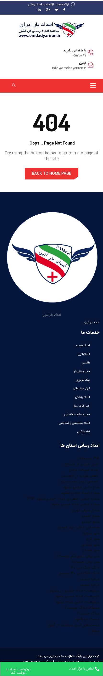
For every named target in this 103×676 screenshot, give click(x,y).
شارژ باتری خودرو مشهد (81, 487)
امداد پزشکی (82, 397)
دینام (95, 631)
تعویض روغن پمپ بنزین (79, 481)
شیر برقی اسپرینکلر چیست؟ (78, 556)
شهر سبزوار (91, 533)
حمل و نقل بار (82, 371)
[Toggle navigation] (92, 85)
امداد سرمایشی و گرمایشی (74, 423)
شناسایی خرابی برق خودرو (78, 527)
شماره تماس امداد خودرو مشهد (75, 504)
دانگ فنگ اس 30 (85, 567)
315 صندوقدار (88, 458)
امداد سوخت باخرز (84, 470)
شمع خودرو (90, 516)
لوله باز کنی (83, 431)
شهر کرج (92, 539)
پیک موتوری (83, 380)
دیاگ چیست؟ (88, 613)
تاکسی (86, 362)
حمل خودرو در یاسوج (82, 464)
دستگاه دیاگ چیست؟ (82, 608)
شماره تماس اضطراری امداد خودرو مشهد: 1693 (62, 499)
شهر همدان (90, 550)
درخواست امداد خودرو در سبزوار (74, 590)
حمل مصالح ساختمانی (77, 414)
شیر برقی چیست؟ (85, 562)
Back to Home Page (51, 174)
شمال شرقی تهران (85, 510)
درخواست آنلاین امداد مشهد (77, 602)
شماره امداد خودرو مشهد (80, 493)
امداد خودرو (83, 345)
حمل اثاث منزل (81, 405)
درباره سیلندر (89, 579)
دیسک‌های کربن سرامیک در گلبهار (73, 625)
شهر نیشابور (90, 545)
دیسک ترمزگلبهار (86, 619)
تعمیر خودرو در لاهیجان (80, 476)
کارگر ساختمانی (81, 388)
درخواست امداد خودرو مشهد (77, 596)
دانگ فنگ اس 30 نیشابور (79, 573)
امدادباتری (84, 354)
